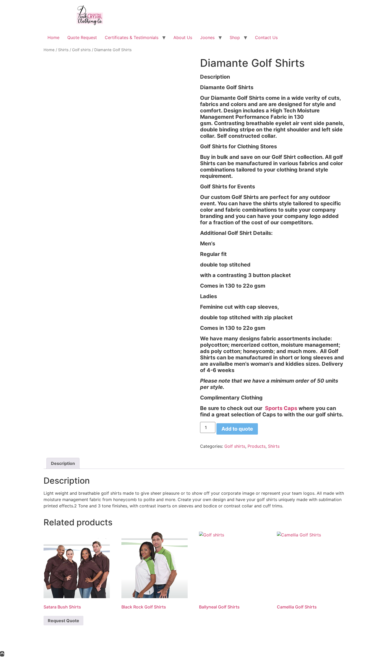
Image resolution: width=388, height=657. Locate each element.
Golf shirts (81, 49)
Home (53, 37)
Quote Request (82, 37)
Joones (207, 37)
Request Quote (63, 620)
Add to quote (237, 429)
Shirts (63, 49)
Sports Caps (281, 408)
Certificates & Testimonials (131, 37)
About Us (182, 37)
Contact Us (266, 37)
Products (257, 446)
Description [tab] (63, 463)
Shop (235, 37)
